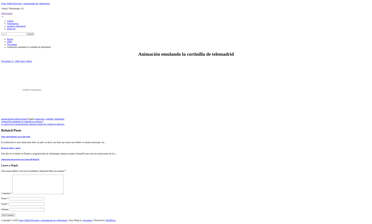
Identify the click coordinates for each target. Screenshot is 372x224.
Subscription (7, 13)
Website (4, 209)
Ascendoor (87, 220)
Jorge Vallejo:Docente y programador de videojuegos (25, 3)
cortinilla (49, 119)
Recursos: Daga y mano (10, 148)
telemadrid (59, 119)
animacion (6, 119)
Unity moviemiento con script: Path (15, 137)
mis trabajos (16, 119)
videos (24, 119)
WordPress (111, 220)
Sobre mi (11, 29)
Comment (6, 193)
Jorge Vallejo (26, 61)
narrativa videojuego (16, 26)
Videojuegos (12, 23)
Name (4, 198)
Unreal (10, 21)
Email (4, 204)
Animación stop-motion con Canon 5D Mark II (20, 159)
